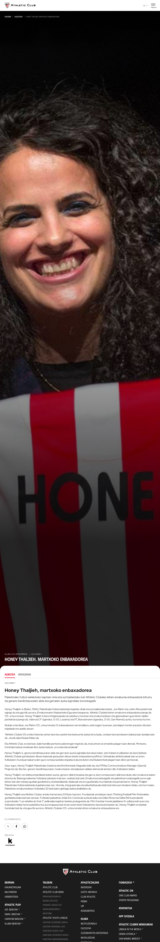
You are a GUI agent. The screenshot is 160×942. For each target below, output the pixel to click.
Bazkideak (86, 887)
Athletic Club (50, 887)
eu (144, 5)
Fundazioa (125, 882)
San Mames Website (129, 938)
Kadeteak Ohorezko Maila (55, 935)
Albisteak (18, 16)
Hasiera (8, 16)
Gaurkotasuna (13, 887)
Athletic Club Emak (53, 891)
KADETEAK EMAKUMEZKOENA (55, 939)
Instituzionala (89, 923)
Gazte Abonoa (89, 891)
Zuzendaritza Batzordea (94, 932)
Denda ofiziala (127, 933)
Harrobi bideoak (14, 918)
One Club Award (128, 895)
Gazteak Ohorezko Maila (55, 922)
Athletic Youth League (55, 917)
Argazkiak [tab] (24, 674)
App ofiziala (126, 916)
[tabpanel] (80, 764)
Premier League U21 (52, 905)
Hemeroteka (11, 896)
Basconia (47, 913)
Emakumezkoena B (52, 896)
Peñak (84, 901)
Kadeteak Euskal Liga (53, 930)
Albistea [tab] (10, 674)
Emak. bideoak (12, 914)
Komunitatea (88, 910)
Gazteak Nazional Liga (54, 926)
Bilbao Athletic (50, 900)
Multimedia (11, 891)
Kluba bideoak (13, 923)
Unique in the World (130, 929)
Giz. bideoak (11, 909)
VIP (82, 905)
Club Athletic (88, 896)
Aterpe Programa (129, 900)
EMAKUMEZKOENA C (51, 909)
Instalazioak (88, 937)
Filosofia (86, 928)
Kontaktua (125, 908)
